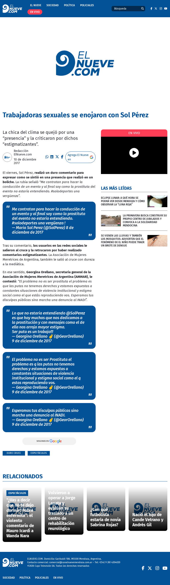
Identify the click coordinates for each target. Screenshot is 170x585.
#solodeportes (24, 223)
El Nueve (35, 5)
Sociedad (52, 5)
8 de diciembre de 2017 (42, 230)
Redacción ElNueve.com (23, 153)
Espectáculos (39, 453)
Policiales (87, 5)
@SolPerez (75, 313)
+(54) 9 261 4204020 (109, 562)
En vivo (35, 11)
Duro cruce (14, 453)
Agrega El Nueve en (78, 157)
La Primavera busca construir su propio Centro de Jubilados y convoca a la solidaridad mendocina (145, 220)
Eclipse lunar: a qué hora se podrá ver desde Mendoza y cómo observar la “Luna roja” (123, 201)
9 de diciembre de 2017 (32, 341)
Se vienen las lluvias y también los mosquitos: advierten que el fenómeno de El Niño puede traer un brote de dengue (122, 240)
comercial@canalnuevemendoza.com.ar (70, 562)
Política (69, 5)
